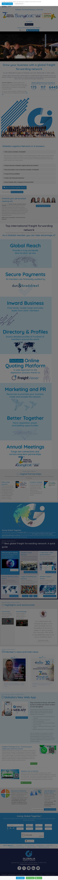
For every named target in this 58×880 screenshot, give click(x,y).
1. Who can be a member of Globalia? (15, 152)
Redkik (3, 486)
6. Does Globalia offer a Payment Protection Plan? (19, 182)
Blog (31, 596)
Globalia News (40, 845)
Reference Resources (44, 847)
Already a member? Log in (21, 717)
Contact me (30, 841)
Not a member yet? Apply (38, 809)
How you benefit (14, 570)
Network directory (14, 596)
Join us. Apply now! (8, 845)
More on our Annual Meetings (30, 572)
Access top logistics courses (49, 596)
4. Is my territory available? (12, 174)
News (35, 596)
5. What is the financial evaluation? (14, 178)
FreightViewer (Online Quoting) (17, 847)
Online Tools (49, 845)
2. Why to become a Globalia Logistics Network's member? (21, 165)
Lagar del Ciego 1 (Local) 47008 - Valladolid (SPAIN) (24, 862)
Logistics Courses (31, 847)
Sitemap (47, 874)
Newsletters (25, 596)
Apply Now (29, 24)
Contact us (23, 30)
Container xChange (34, 484)
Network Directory (29, 845)
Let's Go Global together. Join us (15, 187)
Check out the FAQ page (17, 192)
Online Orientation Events (33, 30)
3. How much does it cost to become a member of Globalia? (21, 169)
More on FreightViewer (50, 572)
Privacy (41, 874)
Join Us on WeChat (27, 782)
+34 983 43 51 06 (42, 862)
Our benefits (19, 845)
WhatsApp (34, 763)
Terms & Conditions (32, 874)
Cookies (52, 874)
